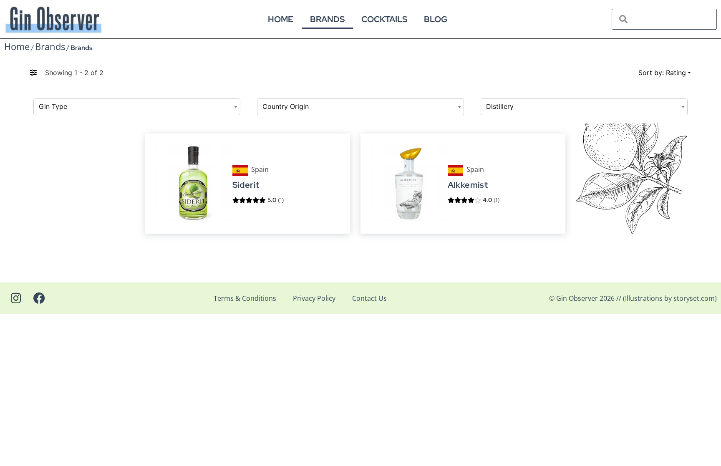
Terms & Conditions (245, 298)
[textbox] (137, 107)
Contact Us (369, 298)
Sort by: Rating (662, 72)
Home (280, 19)
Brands (327, 19)
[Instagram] (16, 298)
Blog (436, 19)
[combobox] (136, 106)
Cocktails (384, 19)
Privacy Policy (314, 298)
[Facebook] (39, 298)
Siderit (245, 185)
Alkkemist (468, 185)
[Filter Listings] (33, 73)
